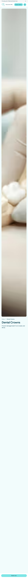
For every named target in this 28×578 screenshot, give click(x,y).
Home (3, 319)
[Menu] (25, 4)
